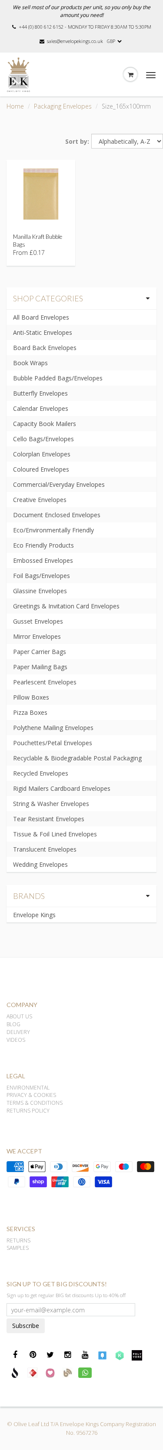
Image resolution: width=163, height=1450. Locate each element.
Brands (29, 896)
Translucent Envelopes (45, 849)
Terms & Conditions (35, 1102)
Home (15, 106)
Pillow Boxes (31, 697)
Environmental (28, 1087)
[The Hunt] (32, 1372)
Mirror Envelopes (37, 636)
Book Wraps (30, 363)
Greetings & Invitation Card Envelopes (66, 606)
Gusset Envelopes (38, 621)
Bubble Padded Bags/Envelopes (58, 378)
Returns (18, 1240)
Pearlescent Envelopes (45, 682)
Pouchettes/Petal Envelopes (52, 743)
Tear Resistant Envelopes (48, 819)
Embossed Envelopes (43, 560)
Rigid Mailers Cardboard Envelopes (61, 788)
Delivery (18, 1032)
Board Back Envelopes (45, 348)
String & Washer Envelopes (51, 803)
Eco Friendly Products (43, 545)
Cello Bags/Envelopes (43, 439)
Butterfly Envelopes (40, 393)
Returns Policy (28, 1110)
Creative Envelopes (40, 499)
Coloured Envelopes (41, 469)
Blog (13, 1024)
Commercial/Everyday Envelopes (59, 484)
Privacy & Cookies (31, 1095)
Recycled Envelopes (40, 773)
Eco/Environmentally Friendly (53, 530)
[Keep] (119, 1355)
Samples (18, 1248)
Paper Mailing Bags (40, 667)
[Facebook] (15, 1355)
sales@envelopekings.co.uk (75, 41)
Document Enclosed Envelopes (56, 515)
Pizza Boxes (30, 712)
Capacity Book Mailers (44, 423)
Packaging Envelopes (63, 106)
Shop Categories (48, 298)
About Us (19, 1016)
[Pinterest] (32, 1355)
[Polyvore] (137, 1355)
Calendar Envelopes (40, 408)
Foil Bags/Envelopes (41, 575)
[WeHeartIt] (50, 1372)
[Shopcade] (15, 1372)
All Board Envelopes (41, 317)
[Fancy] (102, 1355)
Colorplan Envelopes (41, 454)
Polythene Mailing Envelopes (53, 727)
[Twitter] (50, 1355)
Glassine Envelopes (40, 591)
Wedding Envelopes (40, 864)
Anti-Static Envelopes (42, 332)
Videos (16, 1040)
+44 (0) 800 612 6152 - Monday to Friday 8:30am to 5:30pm (85, 26)
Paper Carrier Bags (39, 651)
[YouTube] (84, 1355)
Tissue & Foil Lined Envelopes (55, 834)
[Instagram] (67, 1355)
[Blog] (67, 1372)
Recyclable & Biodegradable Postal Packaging (77, 758)
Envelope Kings (34, 915)
